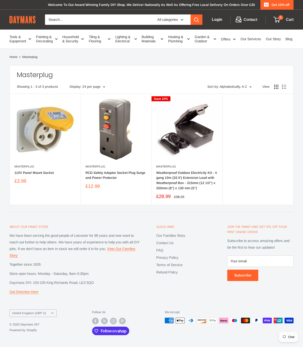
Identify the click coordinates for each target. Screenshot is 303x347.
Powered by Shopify (23, 330)
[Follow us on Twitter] (104, 321)
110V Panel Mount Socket (34, 173)
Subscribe (242, 275)
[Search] (196, 19)
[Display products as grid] (276, 87)
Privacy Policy (167, 257)
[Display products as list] (284, 87)
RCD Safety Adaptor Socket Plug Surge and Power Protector (115, 175)
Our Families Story (170, 235)
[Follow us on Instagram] (113, 321)
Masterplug (29, 57)
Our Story (273, 39)
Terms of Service (169, 265)
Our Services (251, 39)
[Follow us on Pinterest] (122, 321)
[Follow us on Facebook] (95, 321)
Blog (288, 39)
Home (13, 57)
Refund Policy (167, 272)
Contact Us (165, 243)
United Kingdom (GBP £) (29, 313)
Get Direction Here (23, 292)
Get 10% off (280, 5)
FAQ (159, 250)
